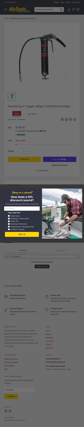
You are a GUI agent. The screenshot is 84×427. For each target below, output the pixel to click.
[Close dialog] (80, 190)
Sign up (21, 234)
